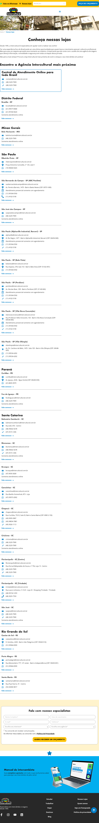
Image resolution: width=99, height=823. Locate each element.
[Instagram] (8, 814)
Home (2, 32)
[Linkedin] (21, 814)
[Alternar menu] (60, 12)
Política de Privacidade (45, 734)
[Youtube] (15, 814)
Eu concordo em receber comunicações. (20, 731)
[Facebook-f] (1, 814)
